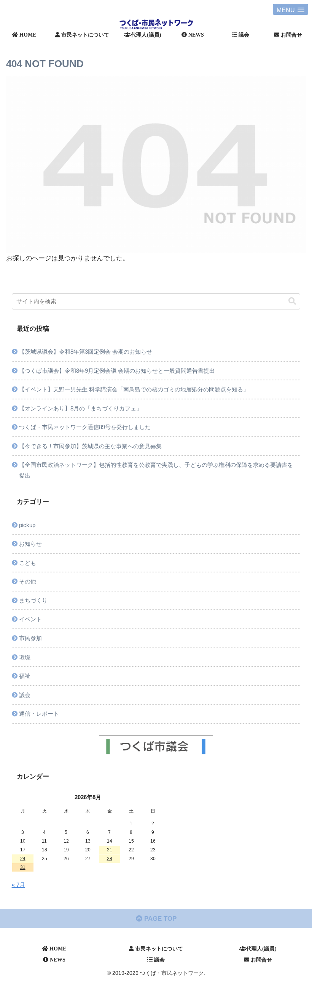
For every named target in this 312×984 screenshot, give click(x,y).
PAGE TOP (159, 918)
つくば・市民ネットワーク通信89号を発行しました (85, 427)
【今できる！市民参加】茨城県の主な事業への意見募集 (90, 446)
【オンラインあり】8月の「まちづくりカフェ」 (80, 408)
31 (22, 867)
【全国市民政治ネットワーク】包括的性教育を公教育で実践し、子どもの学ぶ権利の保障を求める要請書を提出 (156, 470)
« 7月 (18, 884)
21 (109, 850)
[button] (292, 301)
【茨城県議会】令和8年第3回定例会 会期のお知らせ (88, 351)
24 (22, 858)
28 (109, 858)
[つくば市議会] (156, 746)
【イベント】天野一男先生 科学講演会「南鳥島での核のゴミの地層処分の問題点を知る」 (134, 389)
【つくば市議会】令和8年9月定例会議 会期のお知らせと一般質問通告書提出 (117, 370)
